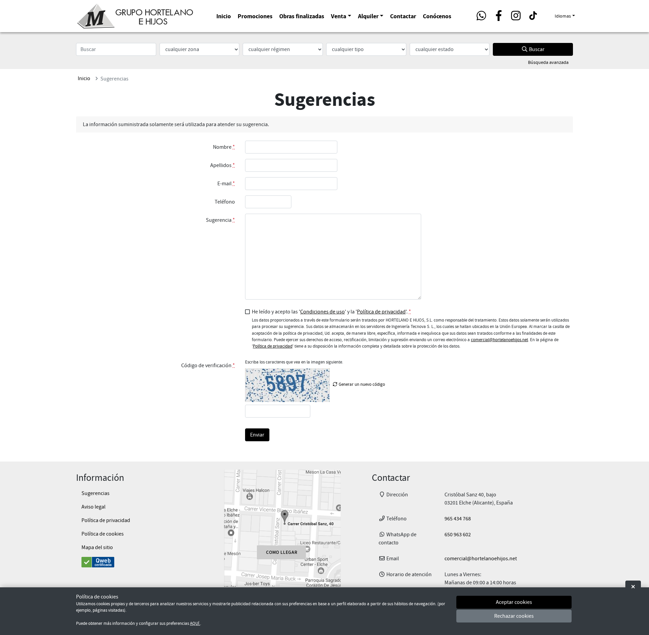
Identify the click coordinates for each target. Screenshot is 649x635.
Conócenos (437, 16)
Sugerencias (95, 493)
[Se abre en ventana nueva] (282, 528)
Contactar (403, 16)
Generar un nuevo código (361, 384)
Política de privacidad (381, 311)
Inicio (223, 16)
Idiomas (563, 16)
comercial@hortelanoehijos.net (499, 340)
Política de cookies (102, 534)
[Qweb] (134, 562)
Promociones (255, 16)
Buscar (536, 49)
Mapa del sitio (97, 547)
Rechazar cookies (514, 616)
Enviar (257, 434)
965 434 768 (457, 518)
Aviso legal (93, 506)
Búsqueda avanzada (548, 62)
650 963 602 (457, 534)
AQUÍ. (195, 623)
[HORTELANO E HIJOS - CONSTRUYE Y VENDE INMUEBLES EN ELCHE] (135, 14)
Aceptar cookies (514, 602)
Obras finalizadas (301, 16)
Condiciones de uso (322, 311)
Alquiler (368, 16)
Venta (338, 16)
